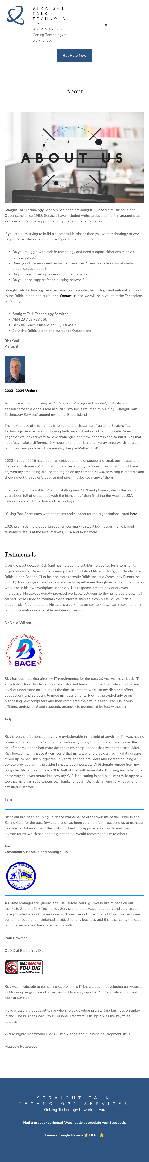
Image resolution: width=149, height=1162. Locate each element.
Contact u (67, 295)
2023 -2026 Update (21, 390)
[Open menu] (106, 24)
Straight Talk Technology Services (50, 19)
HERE (94, 1135)
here (133, 513)
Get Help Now (74, 55)
